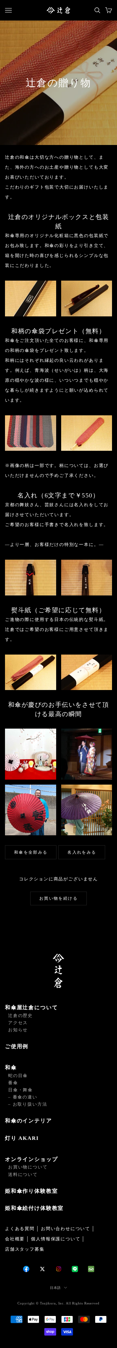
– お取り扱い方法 (27, 1104)
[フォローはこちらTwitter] (42, 1269)
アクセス (18, 1022)
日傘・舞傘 (20, 1090)
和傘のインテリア (28, 1121)
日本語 (55, 1288)
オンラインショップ (31, 1159)
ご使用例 (16, 1046)
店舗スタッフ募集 (25, 1249)
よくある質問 (20, 1228)
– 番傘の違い (22, 1097)
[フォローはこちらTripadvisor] (91, 1269)
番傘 (13, 1082)
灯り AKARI (22, 1138)
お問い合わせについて (65, 1228)
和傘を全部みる (30, 852)
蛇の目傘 (18, 1075)
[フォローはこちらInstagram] (59, 1268)
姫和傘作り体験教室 (31, 1191)
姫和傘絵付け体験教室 (34, 1208)
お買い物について (28, 1167)
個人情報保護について (55, 1239)
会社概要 (15, 1239)
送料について (23, 1174)
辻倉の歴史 (20, 1015)
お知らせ (18, 1030)
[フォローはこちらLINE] (75, 1269)
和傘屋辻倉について (31, 1007)
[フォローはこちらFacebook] (26, 1269)
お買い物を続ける (58, 898)
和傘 (11, 1067)
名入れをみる (81, 852)
